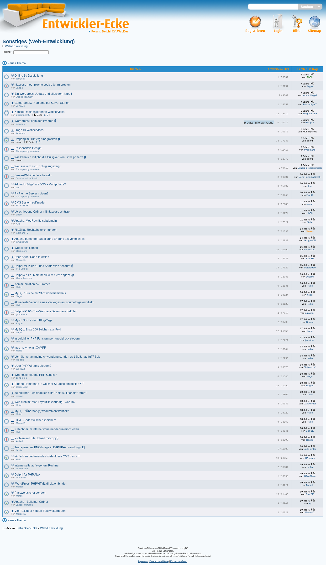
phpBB (185, 548)
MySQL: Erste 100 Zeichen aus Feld (38, 329)
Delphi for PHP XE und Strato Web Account (42, 266)
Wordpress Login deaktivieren (34, 121)
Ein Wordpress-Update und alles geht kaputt (43, 93)
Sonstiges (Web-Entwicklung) (38, 41)
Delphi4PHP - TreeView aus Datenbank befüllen (46, 311)
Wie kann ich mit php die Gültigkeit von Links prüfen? (49, 157)
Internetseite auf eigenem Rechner (37, 465)
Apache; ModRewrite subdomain (35, 220)
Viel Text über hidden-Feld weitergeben (40, 511)
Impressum (143, 561)
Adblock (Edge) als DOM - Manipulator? (40, 184)
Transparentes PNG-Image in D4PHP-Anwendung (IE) (50, 447)
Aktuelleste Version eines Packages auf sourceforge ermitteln (54, 302)
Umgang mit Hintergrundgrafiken (36, 139)
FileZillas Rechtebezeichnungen (36, 229)
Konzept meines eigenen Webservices (39, 112)
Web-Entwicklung (16, 46)
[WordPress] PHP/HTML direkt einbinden (41, 483)
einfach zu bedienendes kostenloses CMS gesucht (47, 456)
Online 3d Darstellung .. (30, 75)
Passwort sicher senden (30, 492)
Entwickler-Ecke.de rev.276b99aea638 (155, 548)
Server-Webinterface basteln (33, 175)
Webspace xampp (26, 248)
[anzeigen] (12, 75)
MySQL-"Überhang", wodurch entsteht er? (42, 411)
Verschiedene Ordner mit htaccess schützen (43, 211)
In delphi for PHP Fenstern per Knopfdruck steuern (47, 338)
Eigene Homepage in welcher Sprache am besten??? (49, 384)
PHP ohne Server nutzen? (31, 193)
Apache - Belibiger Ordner (31, 501)
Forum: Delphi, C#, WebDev (108, 31)
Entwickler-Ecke (26, 528)
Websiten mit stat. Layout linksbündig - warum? (45, 402)
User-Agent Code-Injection (32, 257)
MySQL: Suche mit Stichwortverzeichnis (40, 293)
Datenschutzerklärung (159, 561)
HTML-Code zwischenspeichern (35, 420)
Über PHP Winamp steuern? (33, 365)
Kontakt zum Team (178, 561)
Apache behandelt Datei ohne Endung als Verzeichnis (49, 239)
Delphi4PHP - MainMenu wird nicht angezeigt (44, 275)
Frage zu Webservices (29, 130)
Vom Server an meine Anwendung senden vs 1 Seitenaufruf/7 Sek (57, 356)
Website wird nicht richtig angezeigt (37, 166)
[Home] (37, 37)
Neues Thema (16, 63)
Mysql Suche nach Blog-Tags (33, 320)
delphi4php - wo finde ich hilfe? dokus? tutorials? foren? (51, 393)
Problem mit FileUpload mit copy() (36, 438)
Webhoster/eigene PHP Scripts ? (36, 375)
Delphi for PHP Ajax (27, 474)
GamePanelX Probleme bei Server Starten (42, 103)
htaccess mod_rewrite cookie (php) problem (43, 84)
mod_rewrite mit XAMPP (30, 347)
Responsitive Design (28, 148)
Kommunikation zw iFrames (32, 284)
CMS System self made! (30, 202)
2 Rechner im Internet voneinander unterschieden (47, 429)
